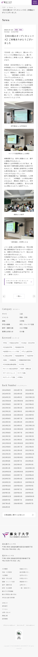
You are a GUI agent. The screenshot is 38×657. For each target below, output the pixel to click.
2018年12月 (6, 496)
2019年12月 (29, 482)
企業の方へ (23, 585)
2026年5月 (6, 393)
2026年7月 (18, 390)
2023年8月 (6, 432)
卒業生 (20, 377)
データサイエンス (9, 373)
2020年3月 (29, 478)
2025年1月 (18, 411)
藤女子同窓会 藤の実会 (9, 594)
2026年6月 (29, 390)
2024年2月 (6, 425)
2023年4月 (18, 436)
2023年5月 (6, 436)
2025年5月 (6, 407)
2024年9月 (29, 415)
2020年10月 (18, 471)
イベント (5, 317)
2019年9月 (29, 485)
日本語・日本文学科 (28, 343)
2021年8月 (6, 461)
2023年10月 (18, 429)
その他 (22, 331)
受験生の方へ (24, 569)
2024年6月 (29, 418)
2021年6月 (29, 461)
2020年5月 (6, 478)
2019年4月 (18, 492)
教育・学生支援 (7, 578)
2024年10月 (18, 415)
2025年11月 (6, 400)
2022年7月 (18, 446)
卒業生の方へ (24, 578)
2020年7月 (18, 475)
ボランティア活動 (9, 377)
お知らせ (5, 603)
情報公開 (5, 615)
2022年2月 (6, 454)
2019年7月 (18, 489)
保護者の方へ (24, 582)
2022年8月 (6, 446)
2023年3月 (29, 436)
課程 (3, 321)
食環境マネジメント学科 (11, 351)
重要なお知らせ (7, 331)
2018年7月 (18, 500)
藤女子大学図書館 (7, 591)
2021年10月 (18, 457)
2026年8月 (6, 390)
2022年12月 (30, 439)
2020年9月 (29, 471)
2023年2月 (6, 439)
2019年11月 (6, 485)
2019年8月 (6, 489)
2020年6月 (29, 475)
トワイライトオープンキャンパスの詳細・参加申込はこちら (17, 282)
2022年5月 (6, 450)
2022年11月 (6, 443)
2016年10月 (18, 503)
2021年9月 (29, 457)
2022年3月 (29, 450)
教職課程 (13, 360)
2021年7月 (18, 461)
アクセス (5, 609)
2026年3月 (29, 393)
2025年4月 (18, 407)
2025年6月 (29, 404)
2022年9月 (29, 443)
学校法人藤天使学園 (8, 597)
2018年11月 (18, 496)
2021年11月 (6, 457)
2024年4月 (18, 422)
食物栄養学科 (20, 356)
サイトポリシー (30, 625)
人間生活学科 (8, 356)
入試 (21, 314)
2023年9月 (29, 429)
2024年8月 (6, 418)
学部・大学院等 (7, 572)
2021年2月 (6, 468)
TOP (3, 7)
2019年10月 (18, 485)
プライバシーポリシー (9, 625)
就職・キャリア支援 (8, 582)
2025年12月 (30, 397)
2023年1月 (18, 439)
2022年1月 (18, 454)
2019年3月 (29, 492)
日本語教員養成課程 (10, 364)
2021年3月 (29, 464)
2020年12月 (30, 468)
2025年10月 (18, 400)
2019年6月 (29, 489)
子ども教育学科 (27, 351)
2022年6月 (29, 446)
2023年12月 (30, 425)
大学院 (22, 321)
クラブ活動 (22, 373)
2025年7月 (18, 404)
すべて (4, 314)
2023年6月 (29, 432)
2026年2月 (6, 397)
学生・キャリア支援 (27, 324)
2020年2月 (6, 482)
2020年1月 (18, 482)
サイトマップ (20, 625)
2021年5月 (6, 464)
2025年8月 (6, 404)
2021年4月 (18, 464)
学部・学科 (24, 317)
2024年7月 (18, 418)
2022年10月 (18, 443)
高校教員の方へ (24, 572)
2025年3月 (29, 407)
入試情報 (5, 575)
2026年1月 (18, 397)
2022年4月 (18, 450)
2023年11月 (6, 429)
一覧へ (19, 296)
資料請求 (5, 606)
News (11, 7)
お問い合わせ (6, 612)
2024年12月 (30, 411)
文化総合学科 (8, 347)
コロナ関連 (24, 328)
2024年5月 (6, 422)
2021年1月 (18, 468)
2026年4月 (18, 393)
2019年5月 (6, 492)
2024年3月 (29, 422)
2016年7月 (29, 503)
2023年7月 (18, 432)
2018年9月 (6, 500)
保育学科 (30, 356)
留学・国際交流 (7, 328)
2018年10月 (29, 496)
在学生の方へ (24, 575)
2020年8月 (6, 475)
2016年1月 (6, 507)
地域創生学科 (20, 347)
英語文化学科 (14, 343)
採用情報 (5, 619)
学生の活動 (6, 324)
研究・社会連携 (7, 588)
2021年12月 (29, 454)
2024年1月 (18, 425)
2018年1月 (29, 500)
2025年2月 (6, 411)
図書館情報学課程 (25, 360)
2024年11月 (6, 415)
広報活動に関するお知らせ (14, 515)
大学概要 (5, 569)
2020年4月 (18, 478)
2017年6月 (6, 503)
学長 (5, 343)
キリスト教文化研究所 (11, 369)
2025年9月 (29, 400)
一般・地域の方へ (25, 588)
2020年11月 (6, 471)
